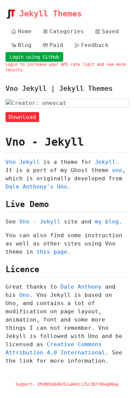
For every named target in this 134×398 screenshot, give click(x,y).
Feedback (95, 45)
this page (51, 252)
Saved (110, 31)
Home (25, 31)
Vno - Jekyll (39, 221)
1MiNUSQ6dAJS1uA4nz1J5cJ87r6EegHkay (78, 384)
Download (22, 117)
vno (117, 170)
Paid (56, 45)
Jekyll (105, 162)
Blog (25, 45)
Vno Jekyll (22, 162)
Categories (66, 31)
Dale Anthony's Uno (36, 186)
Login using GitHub (34, 57)
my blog (107, 221)
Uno (24, 295)
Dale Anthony (81, 287)
